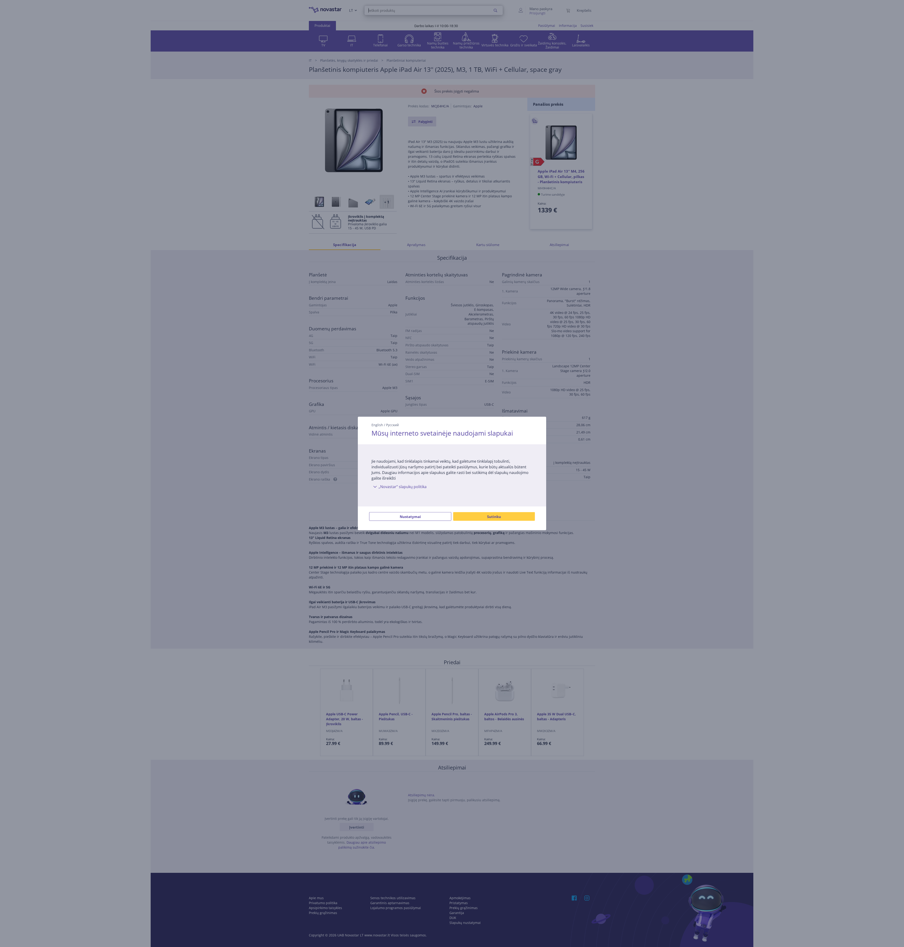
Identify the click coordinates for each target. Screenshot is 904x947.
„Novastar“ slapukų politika (403, 486)
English (377, 425)
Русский (392, 425)
